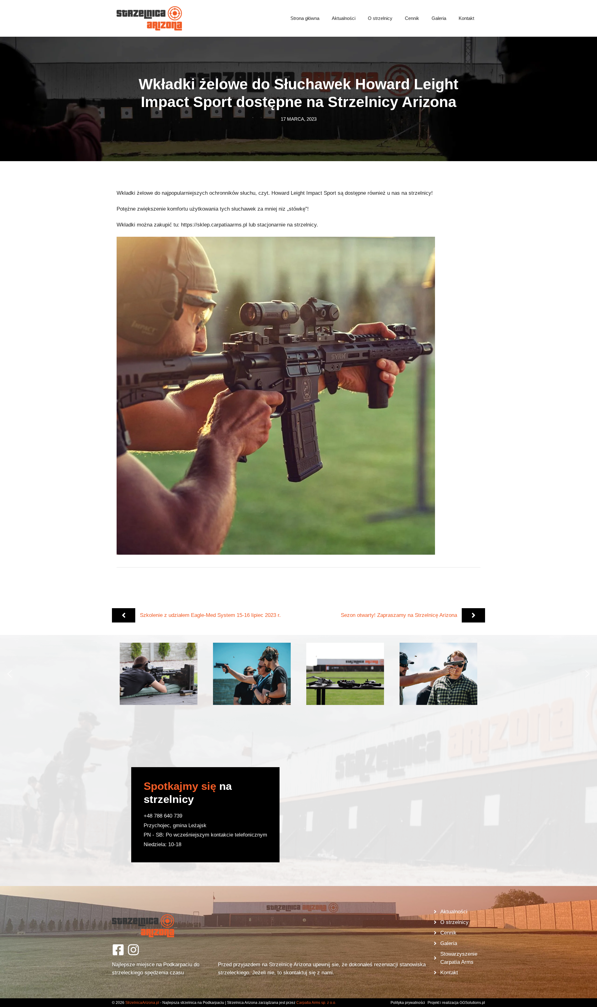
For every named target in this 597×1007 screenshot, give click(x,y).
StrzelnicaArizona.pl (142, 1002)
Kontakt (466, 18)
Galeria (439, 18)
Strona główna (304, 18)
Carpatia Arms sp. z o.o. (316, 1002)
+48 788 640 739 (163, 816)
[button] (158, 674)
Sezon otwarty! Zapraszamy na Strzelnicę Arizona (399, 615)
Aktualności (343, 18)
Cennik (412, 18)
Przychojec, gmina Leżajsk (175, 825)
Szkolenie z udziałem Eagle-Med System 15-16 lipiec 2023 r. (210, 615)
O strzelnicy (380, 18)
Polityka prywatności (408, 1002)
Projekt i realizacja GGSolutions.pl (456, 1002)
